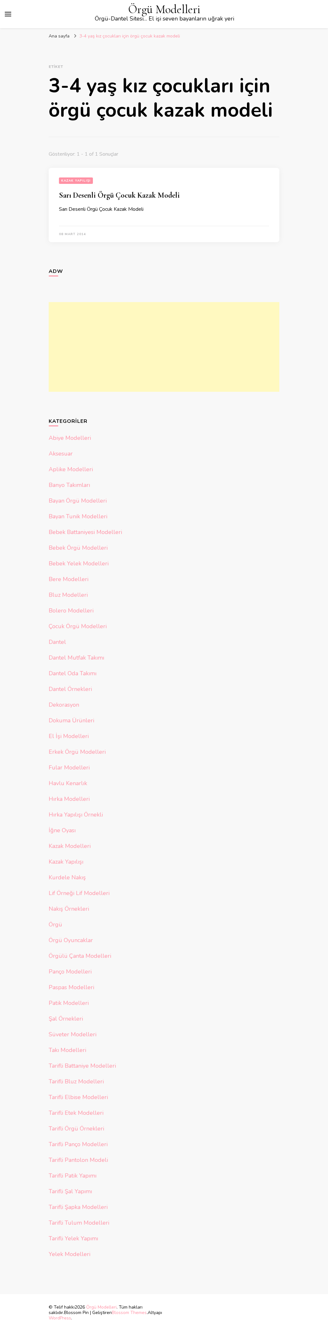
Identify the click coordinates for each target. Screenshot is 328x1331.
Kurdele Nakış (67, 877)
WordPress (60, 1318)
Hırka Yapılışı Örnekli (76, 814)
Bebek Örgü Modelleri (78, 548)
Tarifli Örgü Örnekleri (76, 1128)
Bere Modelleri (68, 579)
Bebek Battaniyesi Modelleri (85, 532)
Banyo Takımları (69, 485)
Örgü (55, 924)
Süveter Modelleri (72, 1034)
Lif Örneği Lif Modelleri (79, 893)
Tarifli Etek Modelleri (76, 1113)
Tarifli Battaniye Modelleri (82, 1066)
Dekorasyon (64, 705)
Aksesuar (61, 453)
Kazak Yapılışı (76, 180)
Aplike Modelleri (71, 469)
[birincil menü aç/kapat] (8, 14)
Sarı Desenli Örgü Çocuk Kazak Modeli (119, 195)
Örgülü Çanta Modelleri (80, 956)
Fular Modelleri (69, 767)
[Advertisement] (164, 347)
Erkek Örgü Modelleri (77, 752)
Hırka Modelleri (69, 799)
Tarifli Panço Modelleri (78, 1144)
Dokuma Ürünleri (71, 720)
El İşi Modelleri (69, 736)
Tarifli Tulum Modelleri (79, 1223)
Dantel (57, 642)
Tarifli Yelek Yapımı (73, 1238)
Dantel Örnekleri (70, 689)
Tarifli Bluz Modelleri (76, 1081)
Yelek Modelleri (69, 1254)
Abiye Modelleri (70, 438)
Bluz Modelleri (68, 595)
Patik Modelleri (69, 1003)
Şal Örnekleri (66, 1019)
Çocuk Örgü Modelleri (78, 626)
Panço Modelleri (70, 971)
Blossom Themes (129, 1313)
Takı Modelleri (67, 1050)
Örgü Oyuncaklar (71, 940)
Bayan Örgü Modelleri (78, 501)
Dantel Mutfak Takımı (76, 657)
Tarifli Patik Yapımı (72, 1175)
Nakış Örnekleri (69, 909)
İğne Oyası (62, 830)
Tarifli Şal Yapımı (70, 1191)
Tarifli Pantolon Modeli (78, 1160)
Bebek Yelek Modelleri (79, 563)
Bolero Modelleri (71, 610)
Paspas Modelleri (71, 987)
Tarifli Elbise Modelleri (78, 1097)
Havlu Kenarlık (68, 783)
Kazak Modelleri (70, 846)
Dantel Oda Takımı (72, 673)
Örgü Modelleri (164, 9)
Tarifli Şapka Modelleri (78, 1207)
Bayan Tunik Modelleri (78, 516)
